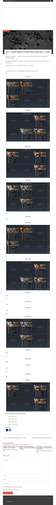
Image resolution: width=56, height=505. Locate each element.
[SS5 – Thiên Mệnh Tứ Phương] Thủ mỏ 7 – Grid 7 (15, 437)
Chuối (14, 56)
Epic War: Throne (24, 56)
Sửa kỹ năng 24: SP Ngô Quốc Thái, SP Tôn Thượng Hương (28, 448)
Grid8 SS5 (30, 56)
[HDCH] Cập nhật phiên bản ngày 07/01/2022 (41, 437)
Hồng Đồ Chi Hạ (6, 30)
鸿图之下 (13, 58)
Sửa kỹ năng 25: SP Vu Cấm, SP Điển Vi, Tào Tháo (11, 447)
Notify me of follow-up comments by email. (13, 486)
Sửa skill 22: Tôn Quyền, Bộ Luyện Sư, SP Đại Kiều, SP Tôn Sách (44, 448)
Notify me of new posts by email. (11, 489)
